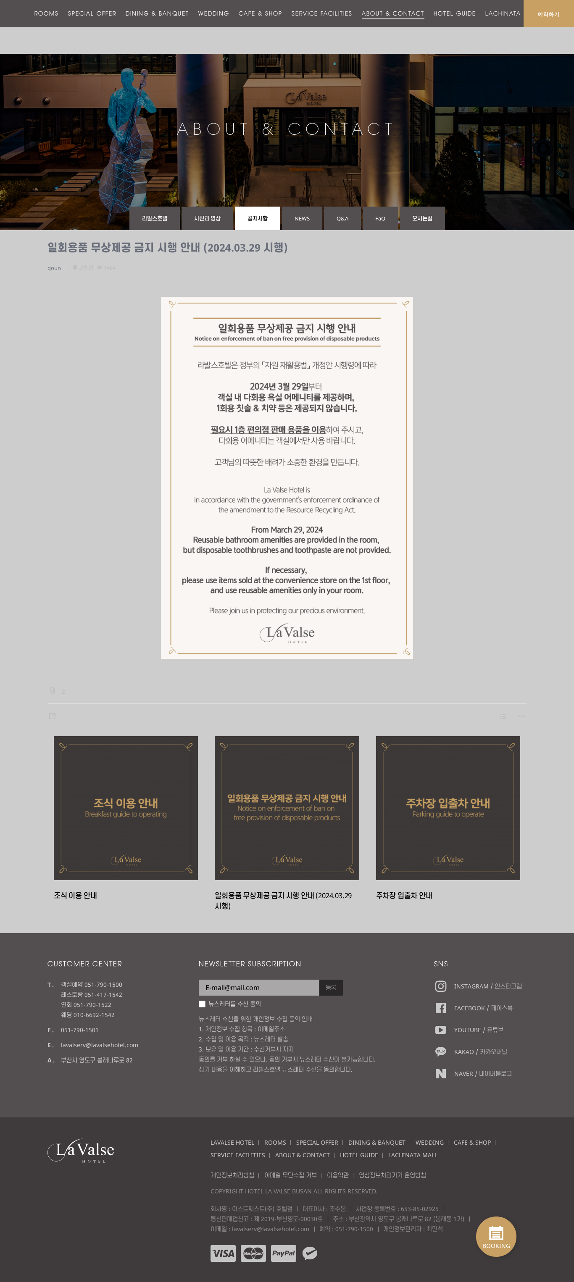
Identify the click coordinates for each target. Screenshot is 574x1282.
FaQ (380, 218)
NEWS (302, 218)
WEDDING (213, 13)
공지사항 (258, 218)
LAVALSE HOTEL (232, 1142)
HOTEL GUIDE (455, 13)
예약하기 (549, 13)
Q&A (342, 218)
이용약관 (338, 1175)
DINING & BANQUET (157, 13)
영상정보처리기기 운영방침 (392, 1175)
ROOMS (46, 13)
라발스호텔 (154, 218)
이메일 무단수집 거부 (290, 1175)
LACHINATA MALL (513, 13)
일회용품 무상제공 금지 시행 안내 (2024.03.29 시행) (167, 247)
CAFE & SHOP (260, 13)
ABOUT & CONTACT (393, 13)
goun (54, 268)
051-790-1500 (354, 1229)
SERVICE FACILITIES (322, 13)
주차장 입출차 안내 (404, 895)
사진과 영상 (207, 218)
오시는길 (422, 218)
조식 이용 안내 (75, 895)
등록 (331, 987)
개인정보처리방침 (232, 1175)
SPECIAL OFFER (92, 13)
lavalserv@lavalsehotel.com (99, 1045)
